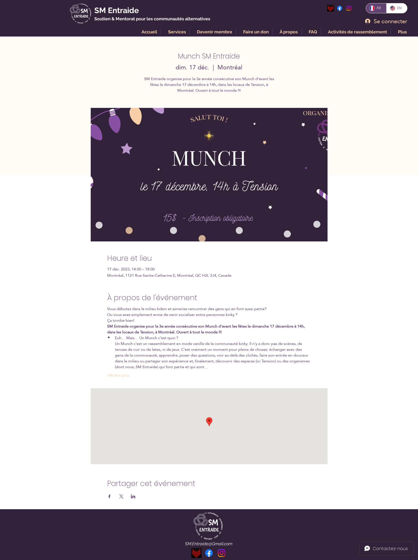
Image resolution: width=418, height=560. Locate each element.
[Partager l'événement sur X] (121, 496)
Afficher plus (118, 375)
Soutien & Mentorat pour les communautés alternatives (152, 18)
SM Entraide (116, 10)
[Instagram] (221, 553)
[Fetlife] (330, 8)
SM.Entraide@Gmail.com (208, 543)
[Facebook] (339, 8)
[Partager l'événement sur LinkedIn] (133, 496)
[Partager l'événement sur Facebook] (109, 496)
